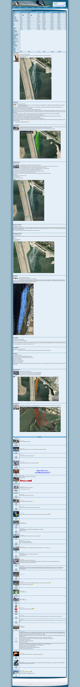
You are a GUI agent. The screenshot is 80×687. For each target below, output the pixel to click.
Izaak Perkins (16, 596)
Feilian (16, 570)
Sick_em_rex (15, 19)
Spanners (14, 36)
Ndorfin (14, 50)
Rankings (46, 7)
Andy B (14, 37)
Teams (39, 7)
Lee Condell (15, 45)
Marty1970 (15, 44)
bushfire (16, 509)
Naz (16, 623)
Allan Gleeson (15, 38)
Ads (13, 23)
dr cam (16, 532)
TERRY (16, 614)
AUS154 (14, 48)
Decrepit (16, 557)
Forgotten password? (57, 5)
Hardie (16, 458)
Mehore (16, 658)
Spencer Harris (15, 41)
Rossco (14, 42)
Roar (14, 25)
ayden (14, 49)
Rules (33, 7)
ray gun (16, 650)
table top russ (15, 35)
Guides (26, 7)
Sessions (54, 7)
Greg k (16, 519)
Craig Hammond (16, 34)
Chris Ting (15, 30)
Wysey (14, 43)
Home (14, 7)
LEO (14, 15)
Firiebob (16, 603)
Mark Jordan (16, 445)
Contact (61, 7)
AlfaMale (14, 18)
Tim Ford (14, 16)
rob (16, 566)
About (20, 7)
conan (14, 29)
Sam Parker (15, 31)
